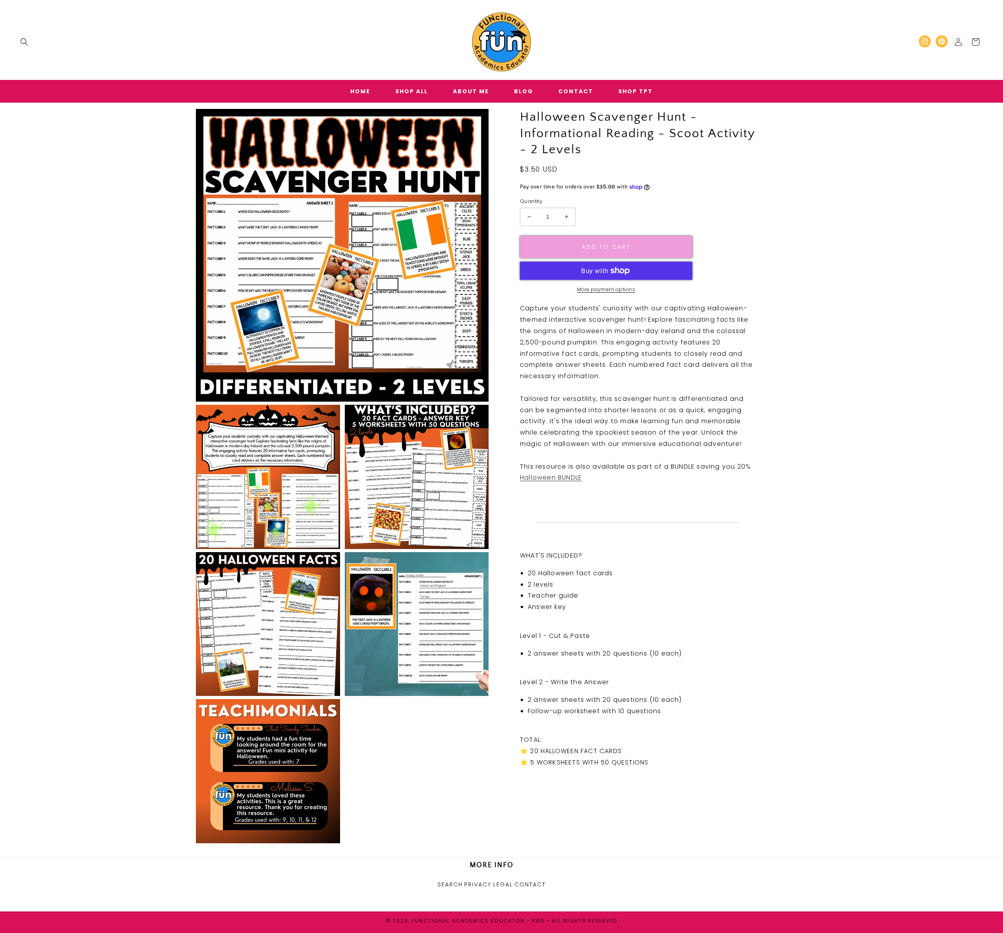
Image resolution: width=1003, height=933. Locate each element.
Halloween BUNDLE (551, 477)
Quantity (531, 201)
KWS (538, 920)
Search (450, 884)
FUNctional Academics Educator (468, 920)
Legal (503, 884)
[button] (24, 42)
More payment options (606, 289)
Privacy (477, 884)
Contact (530, 884)
